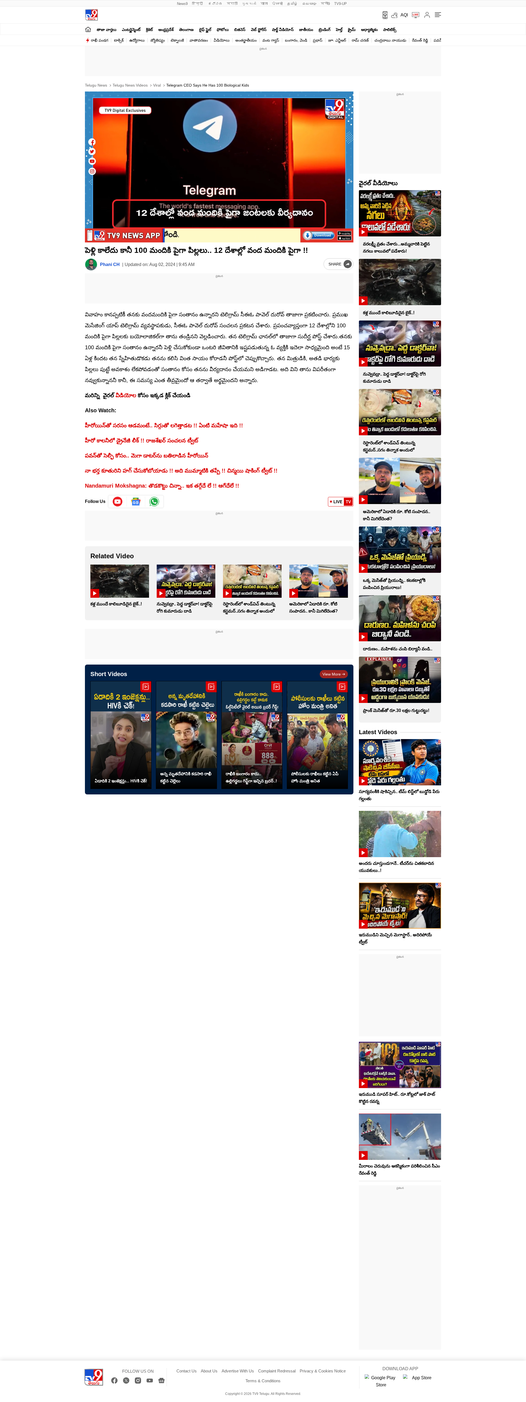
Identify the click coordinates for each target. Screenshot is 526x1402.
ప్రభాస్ (317, 40)
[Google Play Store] (381, 1381)
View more (331, 674)
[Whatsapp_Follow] (154, 502)
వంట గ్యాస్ (270, 40)
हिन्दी (198, 4)
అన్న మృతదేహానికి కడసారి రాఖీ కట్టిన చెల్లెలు (185, 777)
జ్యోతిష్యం (157, 40)
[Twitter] (126, 1380)
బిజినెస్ (239, 29)
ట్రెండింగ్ (324, 29)
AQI (404, 15)
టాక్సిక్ (119, 40)
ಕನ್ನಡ (215, 4)
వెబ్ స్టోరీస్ (259, 29)
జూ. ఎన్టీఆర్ (337, 40)
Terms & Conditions (263, 1380)
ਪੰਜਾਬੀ (277, 4)
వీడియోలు (222, 40)
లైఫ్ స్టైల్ (205, 29)
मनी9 (325, 4)
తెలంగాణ (186, 29)
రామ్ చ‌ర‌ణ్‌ (360, 40)
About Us (209, 1371)
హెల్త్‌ (339, 29)
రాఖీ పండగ (99, 40)
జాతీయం (306, 29)
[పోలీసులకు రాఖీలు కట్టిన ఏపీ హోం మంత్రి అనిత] (317, 735)
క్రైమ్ (352, 29)
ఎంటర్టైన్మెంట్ (131, 29)
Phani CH (110, 264)
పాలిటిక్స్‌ (389, 29)
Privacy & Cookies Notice (323, 1371)
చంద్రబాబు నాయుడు (390, 40)
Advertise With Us (238, 1371)
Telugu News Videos (130, 85)
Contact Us (186, 1371)
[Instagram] (138, 1380)
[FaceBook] (114, 1380)
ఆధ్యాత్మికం (369, 29)
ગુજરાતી (249, 4)
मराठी (232, 4)
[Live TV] (413, 15)
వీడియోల (126, 395)
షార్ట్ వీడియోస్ (283, 29)
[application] (219, 166)
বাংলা (264, 4)
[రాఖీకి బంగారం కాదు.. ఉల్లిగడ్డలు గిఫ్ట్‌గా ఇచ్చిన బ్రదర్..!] (252, 735)
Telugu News (96, 85)
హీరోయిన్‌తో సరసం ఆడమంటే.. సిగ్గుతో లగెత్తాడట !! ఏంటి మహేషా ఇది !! (164, 425)
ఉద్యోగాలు (137, 40)
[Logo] (91, 15)
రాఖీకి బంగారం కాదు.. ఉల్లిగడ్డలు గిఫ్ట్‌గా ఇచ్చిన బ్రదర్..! (251, 777)
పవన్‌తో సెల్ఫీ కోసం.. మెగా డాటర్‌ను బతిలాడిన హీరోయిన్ (146, 456)
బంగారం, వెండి (296, 40)
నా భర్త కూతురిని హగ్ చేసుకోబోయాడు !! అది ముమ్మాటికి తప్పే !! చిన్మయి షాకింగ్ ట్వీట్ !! (181, 471)
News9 (182, 4)
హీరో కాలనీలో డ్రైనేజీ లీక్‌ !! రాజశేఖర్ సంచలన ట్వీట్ (141, 440)
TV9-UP (340, 4)
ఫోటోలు (223, 29)
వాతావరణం (199, 40)
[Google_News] (136, 502)
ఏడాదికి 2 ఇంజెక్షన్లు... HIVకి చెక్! (121, 781)
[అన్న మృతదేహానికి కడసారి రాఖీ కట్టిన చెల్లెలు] (186, 735)
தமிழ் (292, 4)
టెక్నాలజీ (177, 40)
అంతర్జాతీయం (246, 40)
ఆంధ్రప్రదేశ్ (166, 29)
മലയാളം (309, 4)
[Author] (91, 264)
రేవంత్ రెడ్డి (420, 40)
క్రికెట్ (149, 29)
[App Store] (419, 1381)
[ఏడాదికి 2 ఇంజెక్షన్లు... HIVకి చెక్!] (121, 735)
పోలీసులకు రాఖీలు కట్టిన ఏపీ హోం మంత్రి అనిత (315, 777)
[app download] (383, 15)
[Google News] (161, 1380)
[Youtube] (117, 502)
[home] (88, 29)
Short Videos (108, 674)
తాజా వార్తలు (106, 29)
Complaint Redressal (277, 1371)
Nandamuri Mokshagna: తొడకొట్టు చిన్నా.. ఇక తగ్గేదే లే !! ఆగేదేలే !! (162, 486)
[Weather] (394, 15)
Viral (156, 85)
